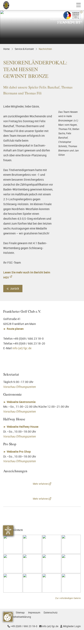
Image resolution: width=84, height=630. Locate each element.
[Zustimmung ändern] (8, 617)
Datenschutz (50, 612)
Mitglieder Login (70, 626)
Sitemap (20, 612)
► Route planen (13, 329)
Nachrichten (45, 49)
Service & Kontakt (24, 49)
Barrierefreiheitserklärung (17, 617)
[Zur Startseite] (6, 5)
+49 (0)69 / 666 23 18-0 (22, 626)
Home (6, 49)
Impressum (34, 612)
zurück (14, 288)
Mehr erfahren (41, 484)
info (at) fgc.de (21, 348)
